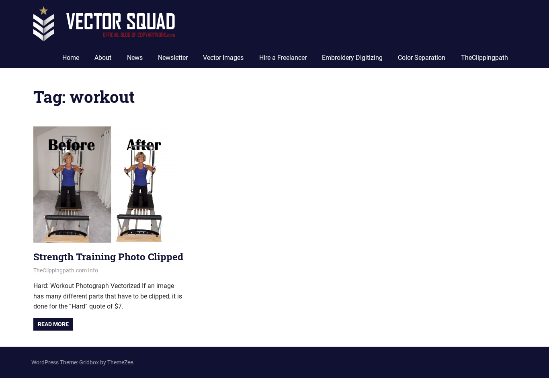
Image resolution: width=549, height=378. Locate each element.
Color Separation (421, 57)
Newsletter (173, 57)
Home (70, 57)
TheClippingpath (484, 57)
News (135, 57)
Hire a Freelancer (283, 57)
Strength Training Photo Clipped (108, 256)
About (102, 57)
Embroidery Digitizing (352, 57)
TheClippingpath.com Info (65, 270)
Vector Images (223, 57)
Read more (53, 324)
